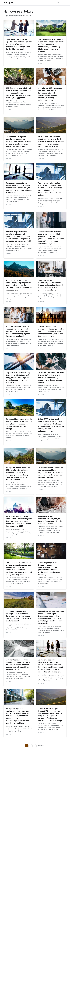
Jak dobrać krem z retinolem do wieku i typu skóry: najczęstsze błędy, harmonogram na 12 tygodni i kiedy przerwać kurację (19, 424)
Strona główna (61, 3)
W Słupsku (9, 2)
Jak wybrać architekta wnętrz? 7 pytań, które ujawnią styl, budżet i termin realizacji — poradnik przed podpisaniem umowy (51, 377)
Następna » (41, 745)
